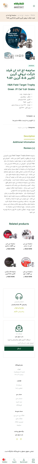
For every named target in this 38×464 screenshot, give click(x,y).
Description (29, 136)
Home (33, 15)
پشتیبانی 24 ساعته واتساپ (19, 305)
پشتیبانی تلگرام (19, 312)
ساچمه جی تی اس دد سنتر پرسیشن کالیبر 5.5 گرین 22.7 (28, 245)
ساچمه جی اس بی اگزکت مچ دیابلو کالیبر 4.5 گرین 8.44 (28, 273)
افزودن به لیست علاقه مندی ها (23, 121)
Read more (28, 249)
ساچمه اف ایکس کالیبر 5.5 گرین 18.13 (10, 273)
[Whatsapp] (17, 439)
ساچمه (27, 15)
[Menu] (32, 5)
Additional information (24, 142)
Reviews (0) (29, 148)
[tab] (19, 136)
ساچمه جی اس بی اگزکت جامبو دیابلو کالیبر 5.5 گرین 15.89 (10, 245)
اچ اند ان (20, 15)
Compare (29, 116)
